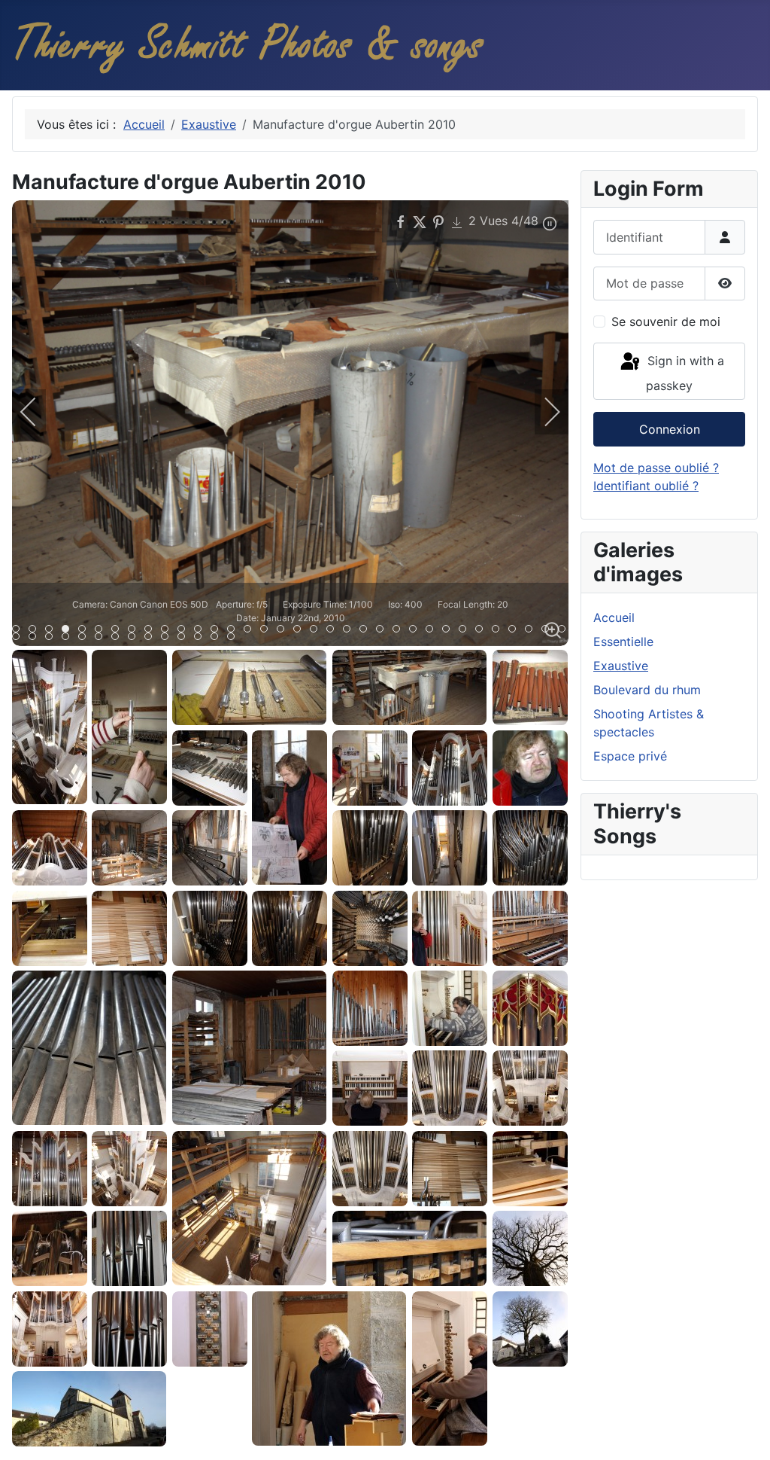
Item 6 (118, 629)
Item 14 (250, 629)
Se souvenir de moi (665, 321)
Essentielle (623, 641)
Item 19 (333, 629)
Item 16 (283, 629)
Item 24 (416, 629)
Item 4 (85, 629)
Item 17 (300, 629)
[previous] (38, 411)
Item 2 (52, 629)
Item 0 (19, 629)
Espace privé (630, 756)
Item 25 (432, 629)
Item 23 (399, 629)
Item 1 (35, 629)
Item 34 (19, 637)
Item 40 (118, 637)
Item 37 (68, 637)
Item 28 (482, 629)
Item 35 (35, 637)
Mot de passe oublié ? (656, 467)
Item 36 (52, 637)
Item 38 (85, 637)
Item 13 (234, 629)
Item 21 (366, 629)
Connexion (669, 429)
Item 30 (515, 629)
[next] (542, 411)
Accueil (614, 617)
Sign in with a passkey (684, 373)
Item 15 (267, 629)
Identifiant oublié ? (646, 485)
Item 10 (184, 629)
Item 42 (151, 637)
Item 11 (201, 629)
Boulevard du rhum (647, 689)
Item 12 (217, 629)
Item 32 (548, 629)
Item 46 (217, 637)
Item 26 (449, 629)
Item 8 (151, 629)
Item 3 (68, 629)
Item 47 (234, 637)
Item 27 (465, 629)
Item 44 (184, 637)
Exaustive (620, 665)
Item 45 (201, 637)
